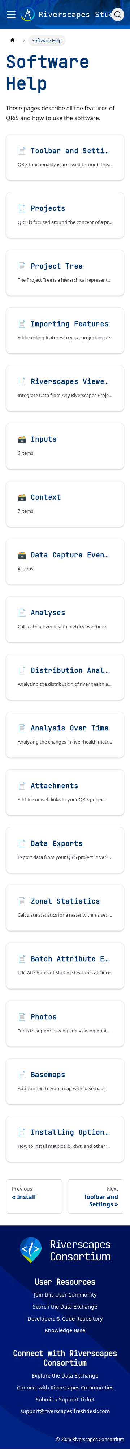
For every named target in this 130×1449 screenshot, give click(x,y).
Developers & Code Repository (65, 1318)
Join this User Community (65, 1294)
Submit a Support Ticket (65, 1399)
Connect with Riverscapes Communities (65, 1387)
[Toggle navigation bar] (11, 14)
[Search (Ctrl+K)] (117, 14)
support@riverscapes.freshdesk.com (65, 1411)
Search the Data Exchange (65, 1306)
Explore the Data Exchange (65, 1375)
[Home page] (13, 40)
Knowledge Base (65, 1330)
